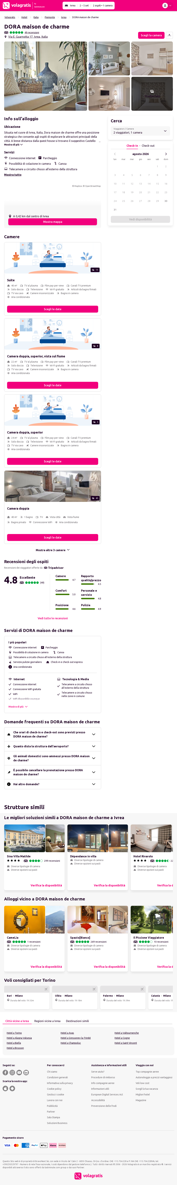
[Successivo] (166, 154)
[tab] (17, 1021)
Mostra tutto (12, 174)
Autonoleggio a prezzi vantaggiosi (154, 1077)
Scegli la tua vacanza (147, 1088)
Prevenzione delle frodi (104, 1106)
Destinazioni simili (77, 1021)
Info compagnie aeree (102, 1083)
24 (115, 201)
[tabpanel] (88, 1041)
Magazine (141, 1100)
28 (149, 201)
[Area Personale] (167, 5)
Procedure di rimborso (103, 1077)
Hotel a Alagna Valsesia (19, 1038)
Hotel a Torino (14, 1033)
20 (140, 192)
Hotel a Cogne (122, 1038)
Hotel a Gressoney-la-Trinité (76, 1038)
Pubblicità (52, 1106)
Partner (51, 1111)
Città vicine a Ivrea (17, 1021)
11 (123, 183)
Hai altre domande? (26, 784)
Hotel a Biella (14, 1043)
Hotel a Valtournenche (127, 1033)
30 (166, 201)
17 (115, 192)
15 (157, 183)
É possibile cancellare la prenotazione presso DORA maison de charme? (48, 772)
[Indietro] (115, 154)
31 (115, 209)
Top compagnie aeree (147, 1071)
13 (140, 183)
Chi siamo (52, 1071)
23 (166, 192)
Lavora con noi (54, 1100)
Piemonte (50, 17)
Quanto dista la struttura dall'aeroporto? (41, 746)
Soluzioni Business (57, 1123)
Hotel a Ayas (67, 1033)
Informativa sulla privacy (60, 1083)
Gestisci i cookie (55, 1094)
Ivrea (72, 5)
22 (157, 192)
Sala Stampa (53, 1117)
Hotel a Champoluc (71, 1043)
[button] (45, 76)
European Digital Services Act (107, 1094)
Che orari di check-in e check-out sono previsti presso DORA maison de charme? (49, 734)
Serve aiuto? (97, 1071)
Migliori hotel (143, 1094)
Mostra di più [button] (16, 706)
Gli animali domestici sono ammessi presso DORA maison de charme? (51, 758)
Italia (36, 17)
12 (132, 183)
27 (140, 201)
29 (157, 201)
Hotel (24, 17)
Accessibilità (98, 1100)
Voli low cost (142, 1083)
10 (115, 183)
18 (123, 192)
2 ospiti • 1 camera (103, 5)
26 (132, 201)
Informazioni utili (100, 1088)
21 (149, 192)
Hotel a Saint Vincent (126, 1043)
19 (132, 192)
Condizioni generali (57, 1077)
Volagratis (9, 17)
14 (149, 183)
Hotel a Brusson (15, 1048)
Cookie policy (54, 1088)
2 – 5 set (84, 5)
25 (123, 201)
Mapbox (78, 186)
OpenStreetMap (93, 186)
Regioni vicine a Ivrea (47, 1021)
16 (166, 183)
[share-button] (169, 35)
